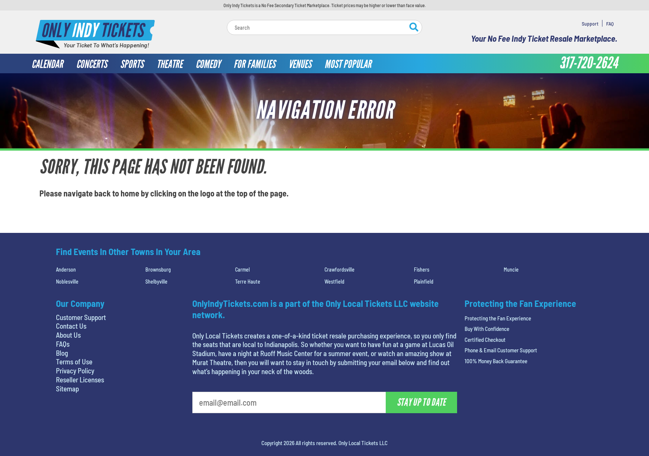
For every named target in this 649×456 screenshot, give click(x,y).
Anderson (66, 269)
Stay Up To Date (421, 402)
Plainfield (423, 281)
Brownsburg (158, 269)
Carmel (242, 269)
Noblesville (67, 281)
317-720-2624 (588, 63)
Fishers (421, 269)
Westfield (334, 281)
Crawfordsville (339, 269)
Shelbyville (156, 281)
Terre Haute (247, 281)
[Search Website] (413, 28)
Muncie (511, 269)
